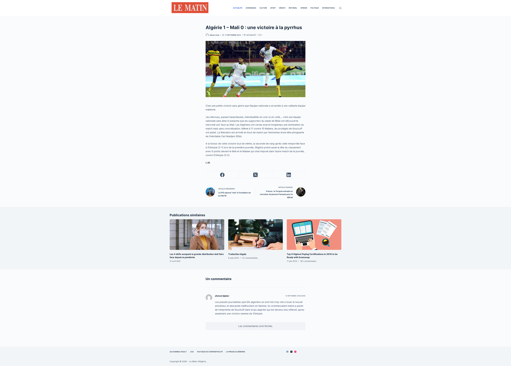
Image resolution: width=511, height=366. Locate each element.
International (328, 8)
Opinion (303, 8)
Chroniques (251, 8)
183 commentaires (308, 261)
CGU (192, 352)
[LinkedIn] (288, 174)
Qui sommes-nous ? (178, 352)
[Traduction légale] (255, 234)
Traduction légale (237, 254)
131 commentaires (250, 258)
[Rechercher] (340, 8)
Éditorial (293, 8)
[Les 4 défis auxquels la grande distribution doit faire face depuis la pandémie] (197, 234)
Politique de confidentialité (210, 352)
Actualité (237, 8)
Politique (314, 8)
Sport (273, 8)
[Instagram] (295, 352)
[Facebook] (222, 174)
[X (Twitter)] (255, 174)
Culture (263, 8)
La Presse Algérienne (235, 352)
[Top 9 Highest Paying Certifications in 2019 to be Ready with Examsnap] (314, 234)
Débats (282, 8)
